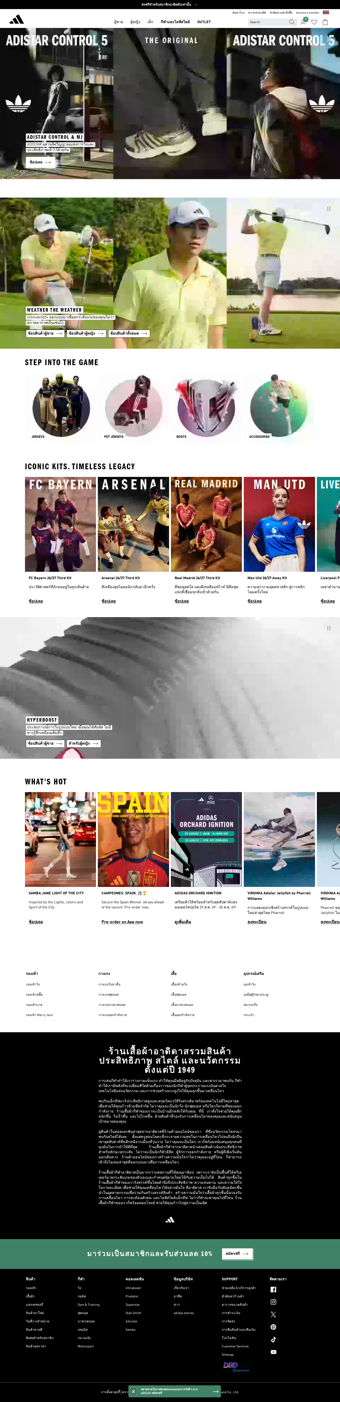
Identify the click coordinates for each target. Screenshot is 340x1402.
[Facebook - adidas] (292, 1290)
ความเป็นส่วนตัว (134, 1392)
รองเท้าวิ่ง (33, 984)
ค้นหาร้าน (238, 13)
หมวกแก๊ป (250, 1005)
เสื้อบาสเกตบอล (182, 1005)
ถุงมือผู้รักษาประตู (256, 994)
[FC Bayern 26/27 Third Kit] (60, 542)
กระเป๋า (249, 1015)
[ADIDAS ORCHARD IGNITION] (206, 860)
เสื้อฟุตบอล (178, 994)
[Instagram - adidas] (292, 1302)
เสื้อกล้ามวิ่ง (179, 984)
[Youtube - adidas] (292, 1352)
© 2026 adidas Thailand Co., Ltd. (216, 1392)
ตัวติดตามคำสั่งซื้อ (281, 13)
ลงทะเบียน (256, 922)
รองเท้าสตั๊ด (34, 994)
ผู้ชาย (118, 22)
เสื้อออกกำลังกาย (183, 1015)
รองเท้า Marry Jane (39, 1015)
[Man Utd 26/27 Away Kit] (279, 542)
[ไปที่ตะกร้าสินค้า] (325, 22)
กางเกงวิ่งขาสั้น (110, 984)
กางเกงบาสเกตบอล (112, 1005)
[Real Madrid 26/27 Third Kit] (206, 542)
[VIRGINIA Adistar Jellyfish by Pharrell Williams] (279, 860)
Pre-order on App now (122, 922)
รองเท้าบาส (34, 1005)
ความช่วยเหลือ (257, 13)
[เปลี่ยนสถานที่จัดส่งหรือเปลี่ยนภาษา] (326, 13)
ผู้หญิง (135, 22)
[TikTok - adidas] (292, 1340)
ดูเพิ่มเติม (183, 922)
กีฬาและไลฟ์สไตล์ (175, 22)
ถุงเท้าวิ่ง (250, 984)
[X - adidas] (292, 1315)
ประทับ (186, 1392)
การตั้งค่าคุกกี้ (110, 1392)
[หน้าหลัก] (16, 19)
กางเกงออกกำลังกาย (113, 1015)
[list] (170, 542)
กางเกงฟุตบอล (109, 994)
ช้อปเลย (36, 601)
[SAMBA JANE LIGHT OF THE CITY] (60, 860)
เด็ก (150, 22)
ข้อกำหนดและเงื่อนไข (163, 1392)
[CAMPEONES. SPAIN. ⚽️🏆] (133, 860)
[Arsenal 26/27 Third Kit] (133, 542)
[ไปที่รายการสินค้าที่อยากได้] (314, 22)
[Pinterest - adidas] (292, 1327)
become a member (307, 13)
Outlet (204, 22)
